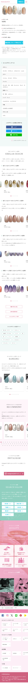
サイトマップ (15, 667)
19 (12, 443)
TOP (14, 611)
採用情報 (14, 653)
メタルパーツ (17, 70)
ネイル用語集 (5, 667)
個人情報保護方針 (5, 659)
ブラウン (15, 78)
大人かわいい (17, 339)
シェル (22, 70)
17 (8, 443)
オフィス (13, 343)
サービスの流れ (15, 624)
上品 (12, 85)
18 (10, 443)
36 (22, 445)
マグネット (10, 70)
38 (26, 445)
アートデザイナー (6, 339)
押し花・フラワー (6, 330)
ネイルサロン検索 (5, 630)
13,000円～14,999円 (8, 108)
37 (24, 445)
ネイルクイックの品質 (5, 624)
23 (21, 443)
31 (11, 445)
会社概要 (4, 653)
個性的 (16, 336)
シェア (15, 127)
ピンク (16, 333)
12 (24, 442)
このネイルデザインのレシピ (19, 140)
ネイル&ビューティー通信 (5, 639)
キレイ (21, 85)
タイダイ (5, 70)
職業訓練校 (5, 644)
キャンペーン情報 (15, 630)
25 (25, 443)
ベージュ (5, 78)
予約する (20, 1)
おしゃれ (5, 85)
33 (15, 445)
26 (27, 443)
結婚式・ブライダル (7, 333)
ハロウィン (10, 94)
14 (1, 443)
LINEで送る (15, 134)
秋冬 (6, 94)
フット (9, 336)
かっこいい (16, 85)
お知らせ (14, 638)
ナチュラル (5, 343)
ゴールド (10, 78)
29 (7, 445)
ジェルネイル (6, 101)
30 (9, 445)
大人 (9, 85)
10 (20, 442)
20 (14, 443)
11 (22, 442)
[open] (26, 1)
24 (23, 443)
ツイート (15, 131)
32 (13, 445)
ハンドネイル (13, 101)
